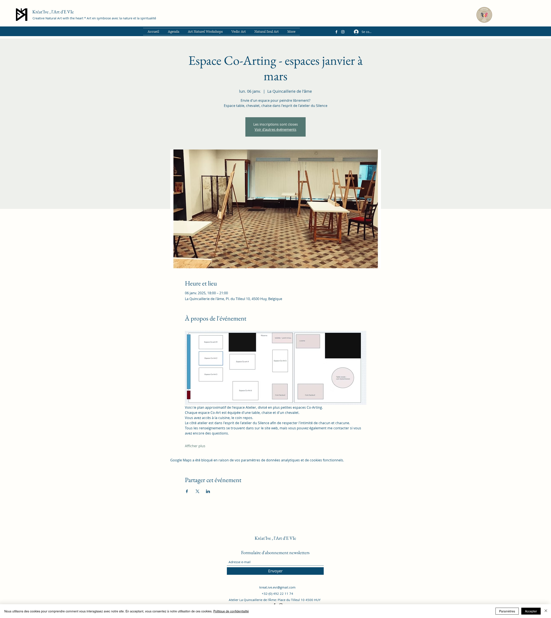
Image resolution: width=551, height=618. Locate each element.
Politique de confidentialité (231, 611)
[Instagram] (343, 32)
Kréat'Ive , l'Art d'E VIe (53, 12)
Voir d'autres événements (275, 129)
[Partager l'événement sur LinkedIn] (208, 491)
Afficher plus (195, 446)
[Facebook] (336, 32)
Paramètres (507, 611)
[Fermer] (545, 611)
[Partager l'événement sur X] (197, 491)
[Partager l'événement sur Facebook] (187, 491)
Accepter (531, 611)
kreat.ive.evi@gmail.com (277, 587)
